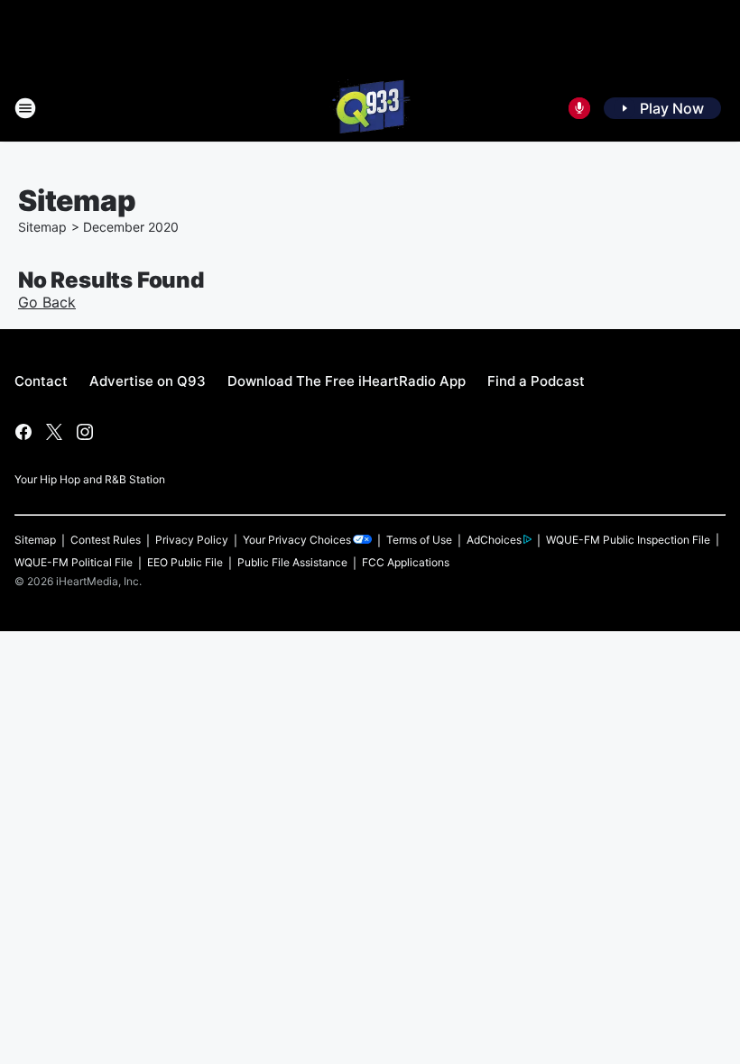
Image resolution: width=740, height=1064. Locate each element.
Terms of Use (419, 539)
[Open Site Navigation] (25, 108)
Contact (41, 381)
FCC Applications (405, 562)
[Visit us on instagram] (85, 432)
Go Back (47, 302)
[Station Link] (370, 108)
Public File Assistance (292, 562)
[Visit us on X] (54, 432)
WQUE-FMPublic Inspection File (628, 539)
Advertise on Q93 (147, 381)
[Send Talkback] (579, 108)
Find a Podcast (536, 381)
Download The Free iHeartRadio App (346, 381)
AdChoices (494, 539)
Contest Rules (105, 539)
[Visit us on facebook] (23, 432)
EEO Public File (185, 562)
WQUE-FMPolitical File (73, 562)
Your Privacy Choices (297, 539)
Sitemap (42, 226)
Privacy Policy (191, 539)
